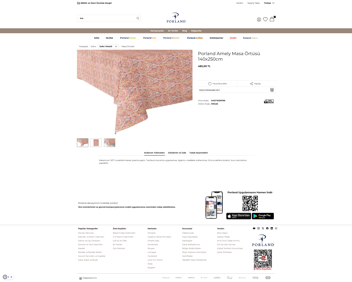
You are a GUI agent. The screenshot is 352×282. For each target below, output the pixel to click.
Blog (184, 31)
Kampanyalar (157, 31)
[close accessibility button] (11, 277)
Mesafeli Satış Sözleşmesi (194, 260)
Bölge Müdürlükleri (191, 248)
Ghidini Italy (153, 240)
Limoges (152, 252)
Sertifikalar (187, 256)
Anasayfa (83, 46)
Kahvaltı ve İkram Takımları (91, 237)
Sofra (93, 46)
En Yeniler (173, 31)
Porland (151, 233)
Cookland (152, 256)
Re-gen (151, 248)
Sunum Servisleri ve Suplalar (92, 256)
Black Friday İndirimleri (124, 233)
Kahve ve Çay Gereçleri (89, 240)
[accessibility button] (5, 277)
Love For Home (155, 260)
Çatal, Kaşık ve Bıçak (88, 260)
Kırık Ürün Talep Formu (228, 240)
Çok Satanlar (119, 248)
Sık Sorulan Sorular (226, 244)
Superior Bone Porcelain (159, 237)
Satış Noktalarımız (191, 244)
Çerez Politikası (224, 252)
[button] (82, 142)
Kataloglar (187, 240)
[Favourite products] (265, 18)
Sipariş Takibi (223, 237)
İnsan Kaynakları (190, 237)
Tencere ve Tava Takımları (90, 244)
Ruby (150, 263)
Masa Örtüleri (128, 46)
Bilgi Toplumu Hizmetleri (194, 252)
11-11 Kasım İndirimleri (123, 237)
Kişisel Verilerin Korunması (230, 248)
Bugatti (151, 267)
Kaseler (81, 248)
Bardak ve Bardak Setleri (90, 252)
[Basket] (272, 18)
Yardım (239, 3)
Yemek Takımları (86, 233)
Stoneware (153, 244)
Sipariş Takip (254, 3)
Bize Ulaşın (222, 233)
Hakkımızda (188, 233)
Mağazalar (196, 31)
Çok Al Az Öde (120, 240)
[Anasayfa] (176, 18)
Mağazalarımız (90, 278)
